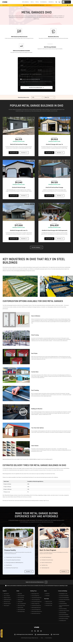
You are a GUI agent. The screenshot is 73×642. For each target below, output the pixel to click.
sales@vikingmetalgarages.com (43, 634)
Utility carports (6, 605)
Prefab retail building (63, 603)
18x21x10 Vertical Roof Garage (18, 144)
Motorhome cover (7, 601)
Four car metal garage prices (36, 601)
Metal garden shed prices (36, 613)
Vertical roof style (48, 605)
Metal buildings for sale (63, 593)
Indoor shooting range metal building (64, 606)
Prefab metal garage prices (36, 605)
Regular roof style (48, 601)
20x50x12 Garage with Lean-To (18, 230)
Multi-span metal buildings (63, 614)
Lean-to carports (7, 595)
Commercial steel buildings (64, 597)
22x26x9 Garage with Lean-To (54, 144)
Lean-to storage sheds (22, 603)
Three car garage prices (36, 599)
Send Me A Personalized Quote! (35, 87)
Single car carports (7, 597)
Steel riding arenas (62, 620)
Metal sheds (20, 593)
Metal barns (47, 593)
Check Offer (3, 5)
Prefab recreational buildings (64, 616)
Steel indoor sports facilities (64, 610)
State (33, 96)
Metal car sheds (20, 607)
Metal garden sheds (21, 611)
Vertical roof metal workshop (64, 599)
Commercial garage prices (36, 609)
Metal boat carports (7, 603)
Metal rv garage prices (35, 603)
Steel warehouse (62, 601)
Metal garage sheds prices (36, 607)
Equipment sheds (21, 599)
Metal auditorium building (63, 618)
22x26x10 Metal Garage (18, 187)
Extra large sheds (21, 597)
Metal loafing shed (21, 595)
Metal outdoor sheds (21, 605)
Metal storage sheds (21, 609)
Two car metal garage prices (36, 597)
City (45, 96)
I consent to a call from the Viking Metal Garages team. (31, 79)
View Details (23, 152)
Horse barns (47, 595)
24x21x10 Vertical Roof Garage (54, 187)
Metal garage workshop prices (37, 611)
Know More (28, 571)
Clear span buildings (62, 612)
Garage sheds (20, 601)
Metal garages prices (35, 593)
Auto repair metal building (63, 595)
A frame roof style (48, 603)
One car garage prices (35, 595)
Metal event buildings (63, 608)
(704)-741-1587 (32, 459)
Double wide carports (7, 599)
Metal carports (6, 593)
